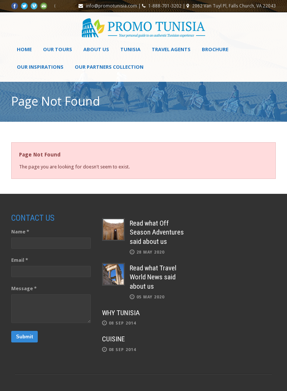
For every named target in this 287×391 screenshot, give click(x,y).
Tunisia (130, 49)
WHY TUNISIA (121, 312)
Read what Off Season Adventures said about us (157, 232)
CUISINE (113, 339)
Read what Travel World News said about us (153, 277)
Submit (24, 336)
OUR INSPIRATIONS (40, 66)
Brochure (215, 49)
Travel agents (171, 49)
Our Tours (57, 49)
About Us (96, 49)
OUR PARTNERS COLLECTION (109, 66)
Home (24, 49)
